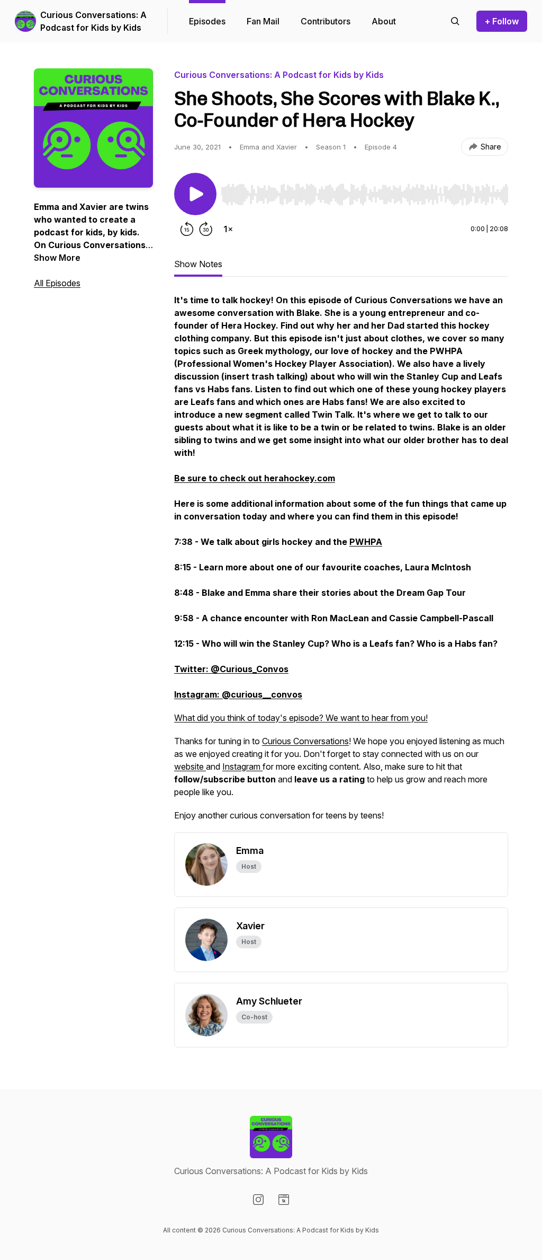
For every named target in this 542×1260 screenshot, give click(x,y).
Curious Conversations (305, 741)
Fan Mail (263, 21)
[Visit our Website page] (283, 1199)
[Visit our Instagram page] (258, 1199)
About (384, 21)
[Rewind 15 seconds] (186, 229)
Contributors (325, 21)
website (190, 766)
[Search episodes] (455, 21)
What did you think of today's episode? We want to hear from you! (301, 717)
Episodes (207, 21)
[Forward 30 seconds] (205, 229)
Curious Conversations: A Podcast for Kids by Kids (93, 21)
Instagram (242, 766)
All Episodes (57, 283)
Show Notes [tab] (198, 264)
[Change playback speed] (228, 229)
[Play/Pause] (195, 194)
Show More (57, 257)
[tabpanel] (341, 563)
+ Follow (502, 21)
